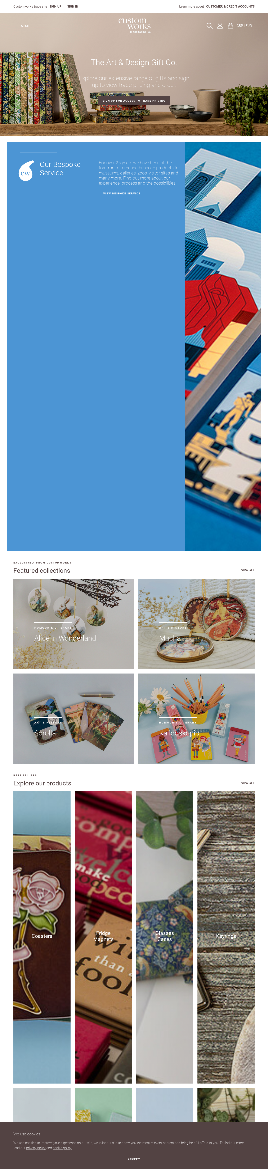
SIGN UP (55, 6)
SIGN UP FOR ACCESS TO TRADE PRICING (134, 100)
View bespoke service (121, 193)
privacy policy (36, 1148)
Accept (134, 1159)
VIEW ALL (248, 570)
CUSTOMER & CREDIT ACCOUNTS (230, 6)
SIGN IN (72, 6)
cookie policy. (62, 1148)
